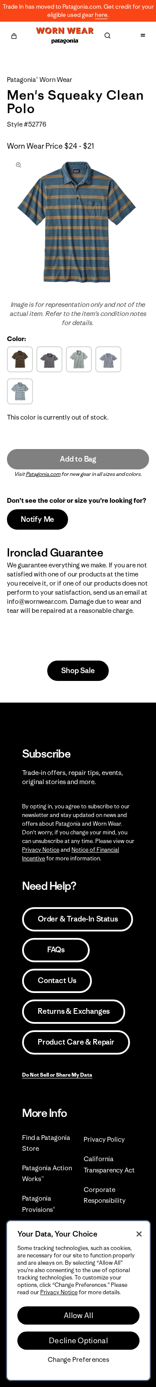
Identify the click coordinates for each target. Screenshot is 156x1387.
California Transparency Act (109, 1164)
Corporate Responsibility (105, 1195)
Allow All (78, 1315)
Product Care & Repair (76, 1042)
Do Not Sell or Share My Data (57, 1074)
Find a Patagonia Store (46, 1143)
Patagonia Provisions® (38, 1203)
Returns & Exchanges (74, 1011)
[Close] (139, 1234)
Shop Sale (77, 670)
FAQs (56, 949)
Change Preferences (78, 1360)
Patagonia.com (43, 474)
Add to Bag (78, 459)
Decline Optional (78, 1340)
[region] (78, 1300)
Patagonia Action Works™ (47, 1173)
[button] (13, 34)
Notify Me (37, 519)
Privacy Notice (40, 849)
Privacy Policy (104, 1139)
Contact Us (57, 980)
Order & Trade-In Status (77, 919)
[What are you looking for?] (107, 35)
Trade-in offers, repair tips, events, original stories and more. (72, 777)
